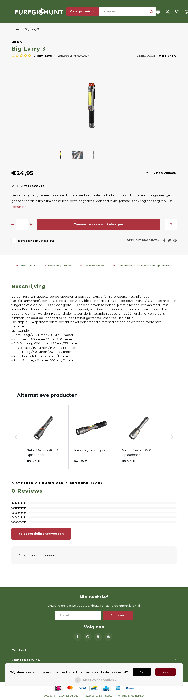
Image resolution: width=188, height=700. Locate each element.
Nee (165, 672)
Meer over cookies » (99, 680)
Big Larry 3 (32, 29)
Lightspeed (106, 695)
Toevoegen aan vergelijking (36, 240)
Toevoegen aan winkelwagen (98, 224)
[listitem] (43, 437)
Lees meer (19, 206)
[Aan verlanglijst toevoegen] (171, 224)
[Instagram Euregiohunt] (88, 637)
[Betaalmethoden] (58, 687)
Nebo (16, 42)
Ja (142, 672)
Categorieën (80, 11)
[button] (16, 437)
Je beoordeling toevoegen (73, 55)
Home (15, 29)
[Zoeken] (151, 11)
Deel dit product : (143, 240)
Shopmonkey (136, 695)
